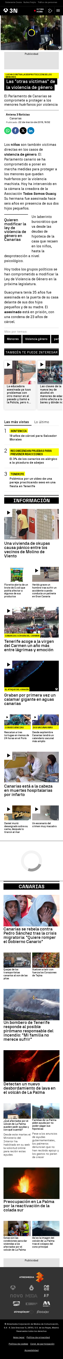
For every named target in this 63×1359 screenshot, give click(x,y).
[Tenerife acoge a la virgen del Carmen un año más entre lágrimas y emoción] (31, 622)
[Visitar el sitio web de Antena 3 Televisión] (16, 1287)
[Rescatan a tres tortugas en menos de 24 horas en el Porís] (17, 721)
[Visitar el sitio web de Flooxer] (43, 1312)
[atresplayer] (50, 10)
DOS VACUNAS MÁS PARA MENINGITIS (43, 727)
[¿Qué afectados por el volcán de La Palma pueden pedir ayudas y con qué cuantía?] (17, 1111)
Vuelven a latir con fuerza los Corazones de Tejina (44, 972)
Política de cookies (18, 1344)
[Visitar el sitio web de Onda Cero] (16, 1303)
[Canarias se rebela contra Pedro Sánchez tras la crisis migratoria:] (31, 910)
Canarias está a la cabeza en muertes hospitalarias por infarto (28, 790)
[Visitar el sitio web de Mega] (31, 1295)
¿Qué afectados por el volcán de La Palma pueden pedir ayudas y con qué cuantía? (16, 1125)
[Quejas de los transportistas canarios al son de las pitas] (17, 960)
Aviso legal (18, 1337)
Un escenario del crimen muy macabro (44, 825)
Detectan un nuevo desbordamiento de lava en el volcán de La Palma (29, 1088)
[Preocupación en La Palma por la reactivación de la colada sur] (31, 1183)
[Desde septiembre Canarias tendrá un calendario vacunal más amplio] (45, 721)
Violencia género (36, 339)
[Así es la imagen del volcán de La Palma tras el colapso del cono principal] (45, 1228)
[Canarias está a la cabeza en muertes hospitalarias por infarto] (31, 767)
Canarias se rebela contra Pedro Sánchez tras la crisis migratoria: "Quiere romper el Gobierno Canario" (30, 935)
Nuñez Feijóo (29, 2)
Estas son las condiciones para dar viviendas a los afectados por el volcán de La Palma (15, 1244)
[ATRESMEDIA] (31, 1277)
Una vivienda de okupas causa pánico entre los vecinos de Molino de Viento (27, 549)
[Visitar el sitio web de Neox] (46, 1287)
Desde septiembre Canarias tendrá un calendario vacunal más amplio (43, 737)
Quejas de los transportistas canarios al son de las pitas (16, 974)
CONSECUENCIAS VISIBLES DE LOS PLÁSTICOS (14, 727)
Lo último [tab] (41, 422)
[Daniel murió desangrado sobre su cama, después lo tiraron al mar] (17, 812)
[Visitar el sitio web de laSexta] (31, 1287)
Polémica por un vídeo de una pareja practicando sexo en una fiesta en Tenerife (32, 482)
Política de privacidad (38, 1337)
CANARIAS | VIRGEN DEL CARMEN (22, 636)
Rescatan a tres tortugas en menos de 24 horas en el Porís (16, 735)
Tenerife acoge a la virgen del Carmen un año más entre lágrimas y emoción (29, 645)
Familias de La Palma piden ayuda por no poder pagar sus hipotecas (44, 1124)
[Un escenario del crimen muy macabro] (45, 812)
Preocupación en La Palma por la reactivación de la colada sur (29, 1206)
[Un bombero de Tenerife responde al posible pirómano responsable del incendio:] (31, 1004)
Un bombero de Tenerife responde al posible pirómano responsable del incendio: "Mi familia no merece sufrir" (28, 1030)
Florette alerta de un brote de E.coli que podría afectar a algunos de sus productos (16, 590)
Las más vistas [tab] (16, 422)
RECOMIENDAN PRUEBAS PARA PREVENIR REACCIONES (31, 451)
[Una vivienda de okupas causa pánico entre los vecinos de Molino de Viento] (31, 524)
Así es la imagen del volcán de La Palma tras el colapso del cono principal (43, 1242)
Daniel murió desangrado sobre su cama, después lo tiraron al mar (16, 828)
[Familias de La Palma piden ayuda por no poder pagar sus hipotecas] (45, 1111)
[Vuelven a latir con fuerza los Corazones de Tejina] (45, 960)
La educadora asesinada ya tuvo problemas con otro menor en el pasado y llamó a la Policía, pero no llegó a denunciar (19, 394)
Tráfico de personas (47, 2)
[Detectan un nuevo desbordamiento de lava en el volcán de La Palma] (31, 1066)
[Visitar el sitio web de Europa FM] (31, 1303)
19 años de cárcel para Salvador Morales (33, 437)
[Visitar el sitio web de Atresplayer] (24, 1312)
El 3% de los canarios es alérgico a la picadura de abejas (33, 460)
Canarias (31, 886)
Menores (13, 339)
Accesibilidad (31, 1350)
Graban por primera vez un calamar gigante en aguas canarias (30, 699)
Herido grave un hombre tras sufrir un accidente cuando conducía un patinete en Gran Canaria (44, 590)
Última (40, 10)
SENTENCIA (18, 431)
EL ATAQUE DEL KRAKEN (17, 689)
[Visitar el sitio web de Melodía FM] (46, 1303)
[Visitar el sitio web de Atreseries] (46, 1295)
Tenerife (17, 474)
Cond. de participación (42, 1344)
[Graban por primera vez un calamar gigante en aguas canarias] (31, 676)
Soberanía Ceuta (13, 2)
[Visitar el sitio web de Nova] (16, 1295)
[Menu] (59, 10)
